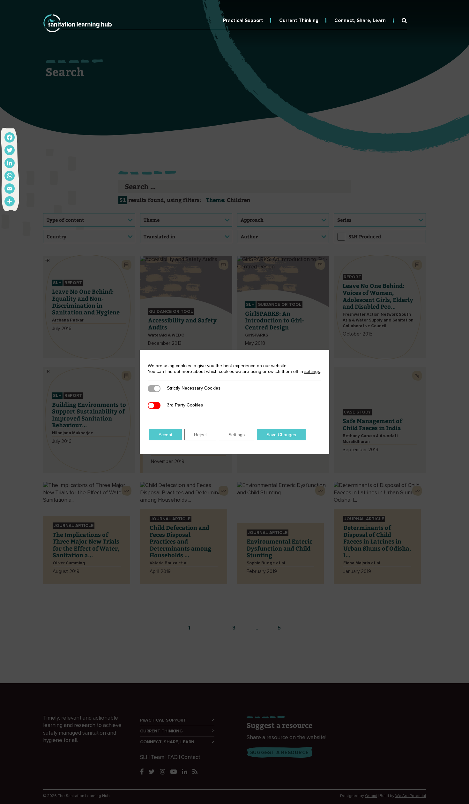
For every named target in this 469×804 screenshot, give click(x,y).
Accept (165, 434)
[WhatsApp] (9, 175)
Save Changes (281, 434)
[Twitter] (9, 150)
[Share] (9, 201)
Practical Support (243, 20)
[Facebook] (9, 137)
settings (312, 371)
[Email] (9, 188)
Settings (236, 434)
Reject (200, 434)
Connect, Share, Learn (360, 20)
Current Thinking (298, 20)
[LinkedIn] (9, 163)
